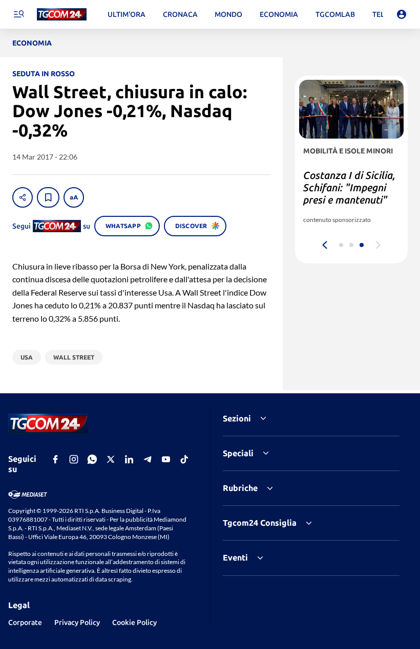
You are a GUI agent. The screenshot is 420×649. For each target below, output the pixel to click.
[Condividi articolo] (22, 197)
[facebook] (55, 459)
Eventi (235, 557)
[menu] (18, 14)
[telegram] (147, 459)
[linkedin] (129, 459)
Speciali (238, 453)
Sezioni (237, 418)
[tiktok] (184, 459)
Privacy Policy (77, 622)
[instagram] (74, 459)
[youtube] (166, 459)
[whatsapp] (92, 459)
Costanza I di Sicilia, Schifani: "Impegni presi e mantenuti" (349, 187)
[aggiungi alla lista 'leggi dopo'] (48, 197)
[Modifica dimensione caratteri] (74, 197)
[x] (111, 459)
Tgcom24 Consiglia (260, 522)
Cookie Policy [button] (134, 622)
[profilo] (401, 14)
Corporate (25, 622)
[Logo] (62, 14)
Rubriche (240, 488)
